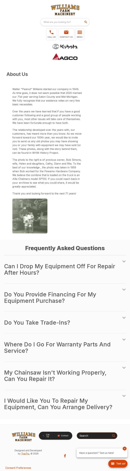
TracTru (25, 453)
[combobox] (65, 22)
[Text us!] (118, 464)
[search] (86, 22)
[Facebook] (65, 455)
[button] (51, 34)
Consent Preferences (18, 467)
